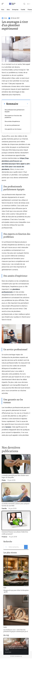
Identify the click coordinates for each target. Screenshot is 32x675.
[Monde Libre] (12, 4)
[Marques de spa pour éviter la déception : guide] (16, 570)
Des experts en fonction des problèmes (13, 116)
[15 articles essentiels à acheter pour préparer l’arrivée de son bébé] (16, 492)
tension (8, 427)
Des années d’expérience (12, 121)
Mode (4, 480)
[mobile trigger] (3, 4)
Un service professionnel (12, 125)
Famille (4, 508)
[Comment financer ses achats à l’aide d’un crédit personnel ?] (16, 520)
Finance (4, 537)
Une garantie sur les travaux (13, 129)
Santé (4, 587)
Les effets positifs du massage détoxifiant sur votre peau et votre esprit (16, 648)
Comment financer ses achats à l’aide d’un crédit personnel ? (15, 533)
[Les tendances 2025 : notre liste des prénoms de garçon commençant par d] (16, 610)
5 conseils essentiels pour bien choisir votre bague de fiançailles (15, 476)
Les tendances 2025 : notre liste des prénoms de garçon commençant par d (15, 630)
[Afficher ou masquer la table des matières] (23, 104)
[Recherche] (24, 4)
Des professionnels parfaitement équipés (14, 110)
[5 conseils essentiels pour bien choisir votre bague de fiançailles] (16, 464)
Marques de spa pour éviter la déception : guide (16, 591)
